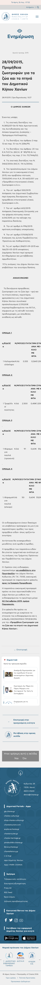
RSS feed (8, 892)
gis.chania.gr (9, 811)
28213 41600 (29, 791)
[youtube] (21, 920)
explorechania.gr (11, 829)
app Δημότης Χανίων (13, 860)
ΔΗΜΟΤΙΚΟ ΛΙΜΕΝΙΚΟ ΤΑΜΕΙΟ (10, 963)
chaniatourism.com (12, 825)
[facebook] (6, 920)
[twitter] (11, 920)
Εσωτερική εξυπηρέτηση (15, 883)
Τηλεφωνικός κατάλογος (15, 879)
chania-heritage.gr (12, 838)
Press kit (8, 888)
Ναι (16, 758)
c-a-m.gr (8, 856)
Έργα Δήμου (9, 897)
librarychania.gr (11, 847)
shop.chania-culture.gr (14, 820)
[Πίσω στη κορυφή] (20, 773)
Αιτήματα (30, 7)
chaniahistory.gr (11, 851)
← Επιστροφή (20, 650)
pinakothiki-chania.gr (13, 842)
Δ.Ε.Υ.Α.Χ (20, 961)
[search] (38, 7)
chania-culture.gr (11, 816)
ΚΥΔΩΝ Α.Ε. (32, 963)
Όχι (25, 758)
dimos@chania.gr (31, 795)
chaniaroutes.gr (11, 834)
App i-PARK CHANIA (13, 865)
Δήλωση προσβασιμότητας (16, 901)
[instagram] (16, 920)
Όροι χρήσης (11, 978)
